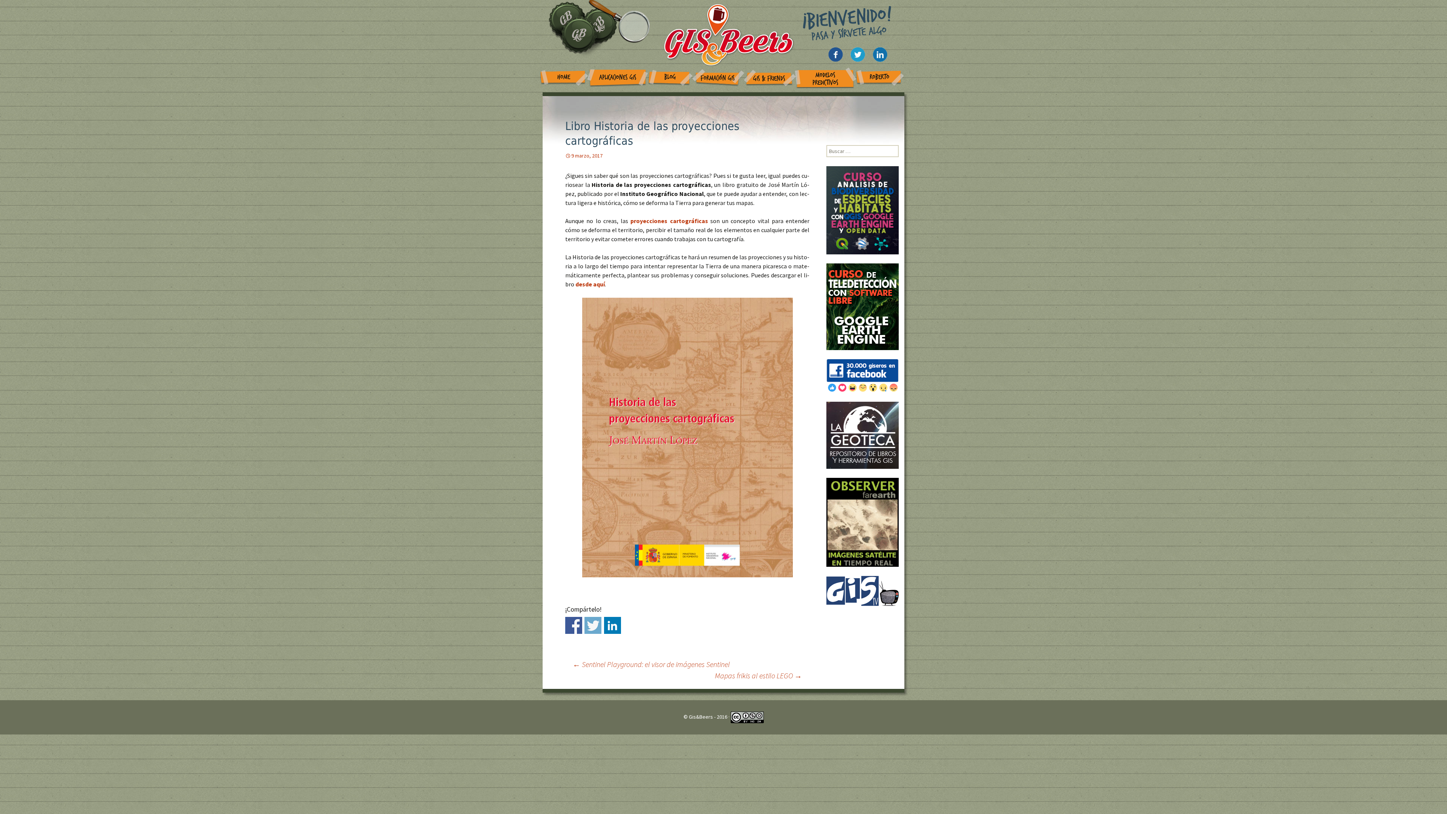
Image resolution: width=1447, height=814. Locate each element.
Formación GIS (718, 78)
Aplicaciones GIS (617, 77)
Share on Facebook (573, 625)
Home (563, 77)
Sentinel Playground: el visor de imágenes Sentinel (651, 664)
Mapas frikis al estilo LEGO (758, 675)
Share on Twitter (592, 625)
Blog (670, 77)
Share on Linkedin (612, 625)
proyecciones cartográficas (670, 221)
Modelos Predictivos (825, 79)
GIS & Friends (769, 79)
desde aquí (590, 284)
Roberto (879, 77)
